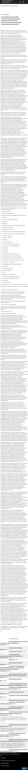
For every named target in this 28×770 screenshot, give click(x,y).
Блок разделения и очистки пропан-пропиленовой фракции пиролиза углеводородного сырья (13, 675)
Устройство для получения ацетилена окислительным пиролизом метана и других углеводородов (14, 713)
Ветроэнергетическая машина (16, 700)
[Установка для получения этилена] (1, 631)
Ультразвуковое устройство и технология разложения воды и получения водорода (12, 708)
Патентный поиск (6, 2)
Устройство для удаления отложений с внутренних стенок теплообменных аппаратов (13, 643)
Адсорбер (11, 659)
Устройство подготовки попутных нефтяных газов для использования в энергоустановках (13, 735)
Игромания (3, 757)
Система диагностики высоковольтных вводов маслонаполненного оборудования (11, 656)
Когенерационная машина (15, 651)
